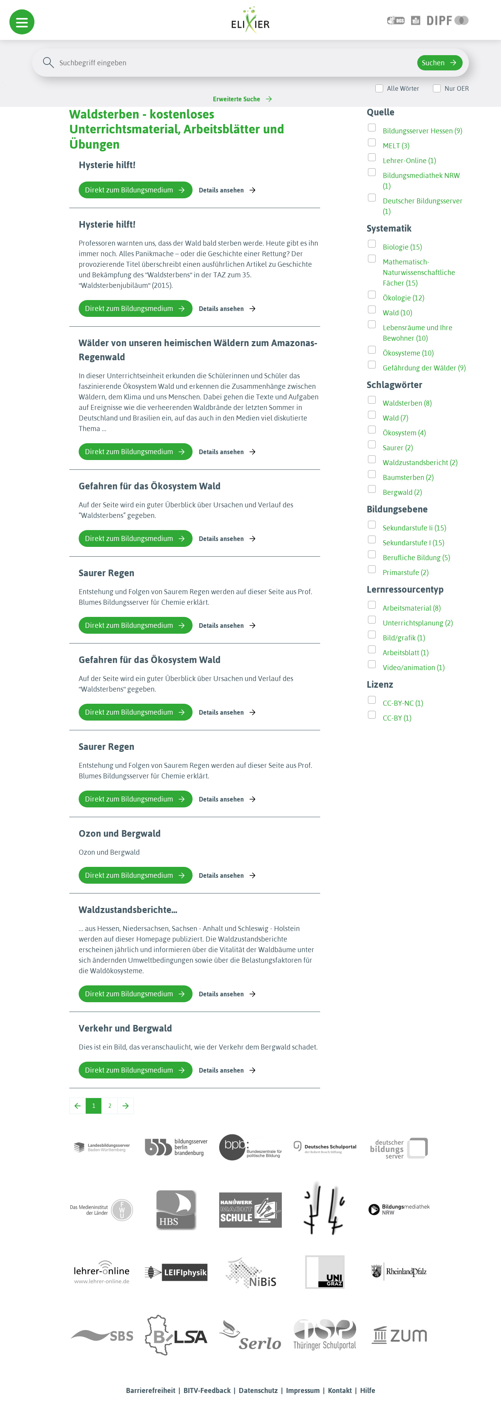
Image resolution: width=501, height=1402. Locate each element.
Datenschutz (258, 1390)
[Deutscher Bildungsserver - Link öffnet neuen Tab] (399, 1147)
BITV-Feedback (207, 1390)
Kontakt (340, 1390)
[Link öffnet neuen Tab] (448, 19)
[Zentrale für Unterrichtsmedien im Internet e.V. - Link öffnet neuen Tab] (399, 1335)
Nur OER (457, 88)
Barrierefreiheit (150, 1390)
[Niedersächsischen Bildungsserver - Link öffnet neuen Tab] (250, 1272)
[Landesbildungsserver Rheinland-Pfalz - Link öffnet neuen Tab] (399, 1272)
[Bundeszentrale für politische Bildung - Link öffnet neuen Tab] (250, 1147)
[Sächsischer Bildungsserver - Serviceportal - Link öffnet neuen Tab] (101, 1335)
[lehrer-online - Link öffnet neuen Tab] (101, 1272)
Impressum (303, 1390)
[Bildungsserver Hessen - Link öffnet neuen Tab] (325, 1210)
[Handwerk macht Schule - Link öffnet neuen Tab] (250, 1210)
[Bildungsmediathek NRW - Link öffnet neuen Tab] (399, 1210)
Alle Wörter (403, 88)
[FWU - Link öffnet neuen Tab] (101, 1210)
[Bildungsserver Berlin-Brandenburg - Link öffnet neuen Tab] (176, 1147)
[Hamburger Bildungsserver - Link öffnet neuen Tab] (176, 1210)
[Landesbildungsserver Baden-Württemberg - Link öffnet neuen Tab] (101, 1147)
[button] (21, 21)
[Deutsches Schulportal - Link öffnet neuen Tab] (325, 1147)
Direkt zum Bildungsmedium (129, 190)
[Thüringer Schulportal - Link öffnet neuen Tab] (325, 1335)
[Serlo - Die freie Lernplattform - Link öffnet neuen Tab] (250, 1335)
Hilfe (367, 1390)
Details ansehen (221, 190)
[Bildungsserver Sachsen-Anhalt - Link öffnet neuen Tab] (176, 1335)
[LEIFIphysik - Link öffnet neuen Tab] (176, 1272)
